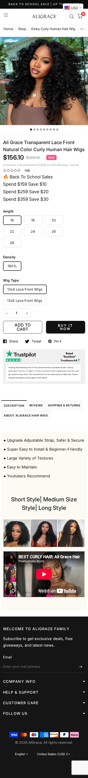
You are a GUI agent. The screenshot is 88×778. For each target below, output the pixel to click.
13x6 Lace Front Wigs (24, 301)
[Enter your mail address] (80, 666)
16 (12, 220)
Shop (22, 29)
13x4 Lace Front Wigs (25, 289)
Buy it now (65, 327)
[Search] (72, 16)
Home (8, 29)
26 (54, 231)
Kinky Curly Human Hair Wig (53, 29)
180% (12, 266)
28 (12, 243)
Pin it (57, 341)
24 (33, 231)
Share (13, 341)
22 (12, 231)
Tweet (36, 341)
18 (33, 220)
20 (54, 220)
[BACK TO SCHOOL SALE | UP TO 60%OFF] (44, 4)
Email (7, 657)
